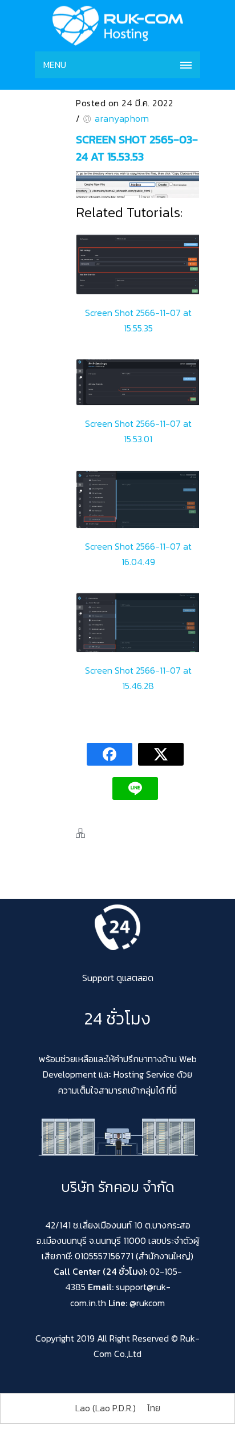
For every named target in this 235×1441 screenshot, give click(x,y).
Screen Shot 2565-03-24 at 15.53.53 (137, 148)
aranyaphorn (122, 118)
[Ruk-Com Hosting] (117, 25)
